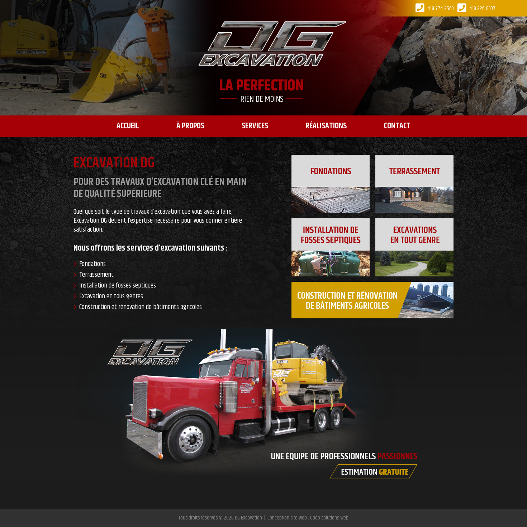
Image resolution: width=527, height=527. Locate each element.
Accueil (128, 126)
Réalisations (326, 126)
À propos (190, 126)
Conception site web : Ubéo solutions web (307, 518)
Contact (397, 126)
